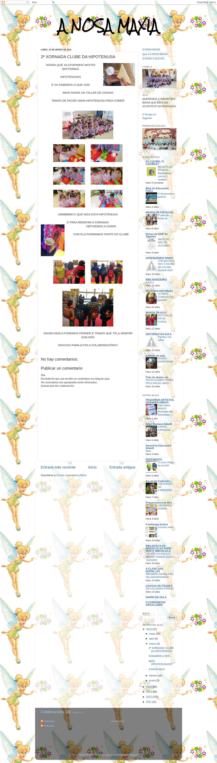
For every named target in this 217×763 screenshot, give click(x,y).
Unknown (49, 721)
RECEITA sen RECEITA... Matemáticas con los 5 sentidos (165, 173)
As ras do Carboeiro (158, 481)
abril (152, 638)
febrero (153, 675)
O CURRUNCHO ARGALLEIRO (155, 603)
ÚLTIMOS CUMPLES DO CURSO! (166, 296)
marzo (153, 643)
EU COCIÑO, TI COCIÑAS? (155, 162)
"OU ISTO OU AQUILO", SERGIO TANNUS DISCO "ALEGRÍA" (160, 556)
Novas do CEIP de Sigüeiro (157, 235)
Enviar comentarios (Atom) (72, 475)
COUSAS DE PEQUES (159, 585)
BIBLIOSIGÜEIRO (156, 279)
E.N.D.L (150, 282)
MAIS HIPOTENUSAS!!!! (160, 663)
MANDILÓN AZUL (156, 312)
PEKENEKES (154, 459)
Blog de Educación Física (157, 189)
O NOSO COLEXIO (153, 58)
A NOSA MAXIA (108, 26)
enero (152, 680)
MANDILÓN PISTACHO (159, 212)
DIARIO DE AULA (156, 597)
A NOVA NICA (157, 669)
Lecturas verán (165, 527)
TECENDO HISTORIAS (159, 291)
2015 (149, 629)
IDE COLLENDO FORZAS (160, 588)
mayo (152, 633)
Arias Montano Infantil (159, 424)
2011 (149, 701)
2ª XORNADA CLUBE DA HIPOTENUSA (161, 649)
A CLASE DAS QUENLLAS (154, 570)
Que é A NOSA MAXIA (155, 54)
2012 (149, 696)
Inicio (92, 467)
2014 (149, 686)
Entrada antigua (122, 467)
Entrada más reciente (58, 467)
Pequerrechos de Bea (159, 502)
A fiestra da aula (155, 355)
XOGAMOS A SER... (160, 656)
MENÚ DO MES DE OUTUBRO (164, 242)
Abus (148, 450)
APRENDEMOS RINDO (159, 258)
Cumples (76, 712)
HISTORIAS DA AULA (159, 334)
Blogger (133, 754)
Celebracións (52, 712)
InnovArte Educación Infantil (158, 446)
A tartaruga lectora (157, 524)
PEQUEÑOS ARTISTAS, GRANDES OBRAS (160, 401)
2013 (149, 691)
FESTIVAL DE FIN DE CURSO (165, 318)
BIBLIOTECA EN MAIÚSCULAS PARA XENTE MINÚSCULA (158, 548)
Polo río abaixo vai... (158, 377)
